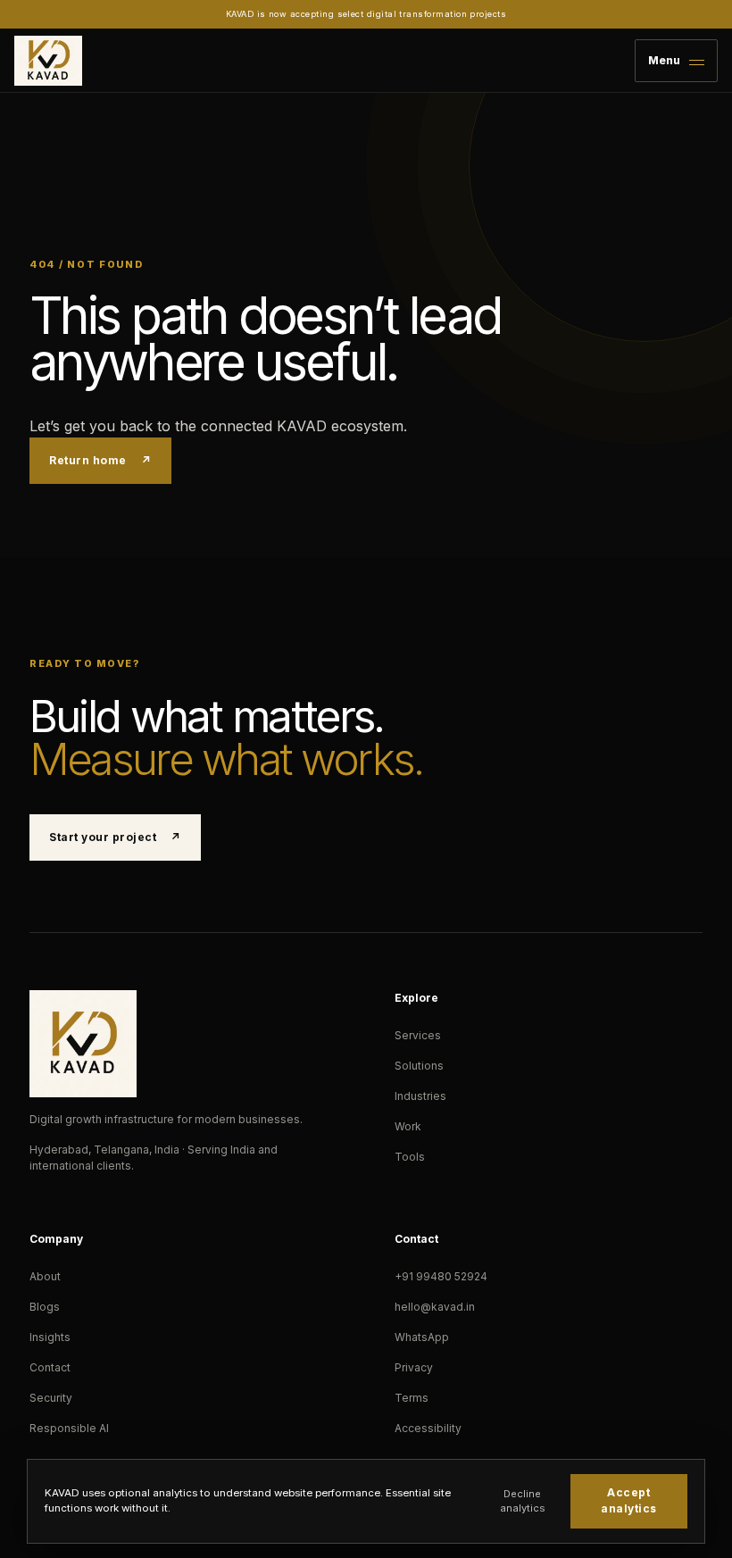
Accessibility (428, 1428)
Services (418, 1035)
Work (408, 1126)
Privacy (414, 1367)
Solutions (419, 1065)
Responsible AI (69, 1428)
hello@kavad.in (435, 1306)
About (45, 1276)
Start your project (114, 837)
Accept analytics (628, 1500)
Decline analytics (522, 1501)
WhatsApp (422, 1337)
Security (50, 1397)
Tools (410, 1156)
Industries (420, 1096)
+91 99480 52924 (441, 1276)
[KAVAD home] (48, 61)
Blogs (44, 1306)
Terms (411, 1397)
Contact (50, 1367)
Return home (100, 460)
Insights (50, 1337)
